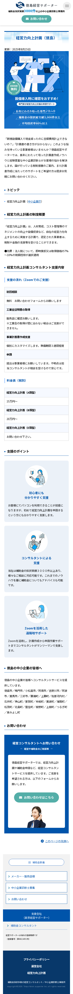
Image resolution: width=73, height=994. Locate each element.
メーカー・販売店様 (23, 876)
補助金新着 (39, 862)
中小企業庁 (34, 201)
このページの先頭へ (57, 841)
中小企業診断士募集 (23, 888)
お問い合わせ (38, 19)
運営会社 (36, 966)
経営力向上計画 (36, 973)
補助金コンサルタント (24, 925)
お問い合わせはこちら (39, 797)
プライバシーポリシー (36, 959)
